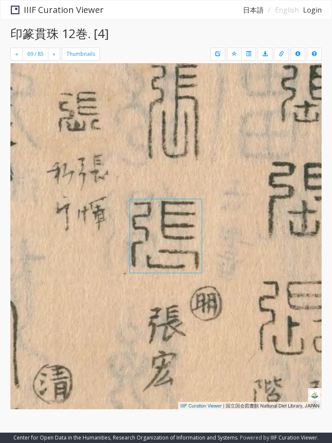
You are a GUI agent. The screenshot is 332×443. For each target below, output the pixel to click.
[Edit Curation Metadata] (218, 54)
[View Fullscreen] (22, 106)
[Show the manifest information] (297, 54)
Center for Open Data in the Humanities (61, 437)
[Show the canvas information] (281, 54)
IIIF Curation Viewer (64, 10)
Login (312, 10)
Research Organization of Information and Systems (175, 437)
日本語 (253, 10)
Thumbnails (81, 54)
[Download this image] (265, 54)
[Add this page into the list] (234, 54)
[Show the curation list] (248, 54)
